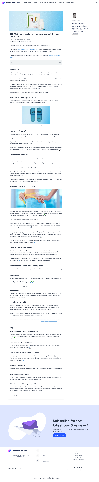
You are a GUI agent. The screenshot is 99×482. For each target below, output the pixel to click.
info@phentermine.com (46, 449)
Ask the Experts (44, 2)
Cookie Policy (78, 457)
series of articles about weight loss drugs (28, 49)
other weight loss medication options (45, 319)
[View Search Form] (96, 2)
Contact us (78, 453)
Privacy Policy (78, 455)
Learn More (75, 33)
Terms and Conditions (78, 459)
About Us (78, 452)
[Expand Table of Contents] (60, 63)
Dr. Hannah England (15, 41)
